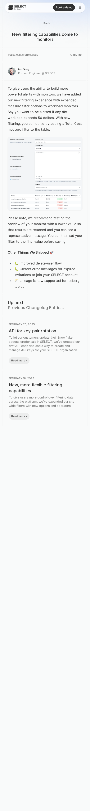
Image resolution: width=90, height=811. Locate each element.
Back (45, 23)
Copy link (76, 54)
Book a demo (64, 7)
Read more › (19, 360)
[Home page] (17, 7)
